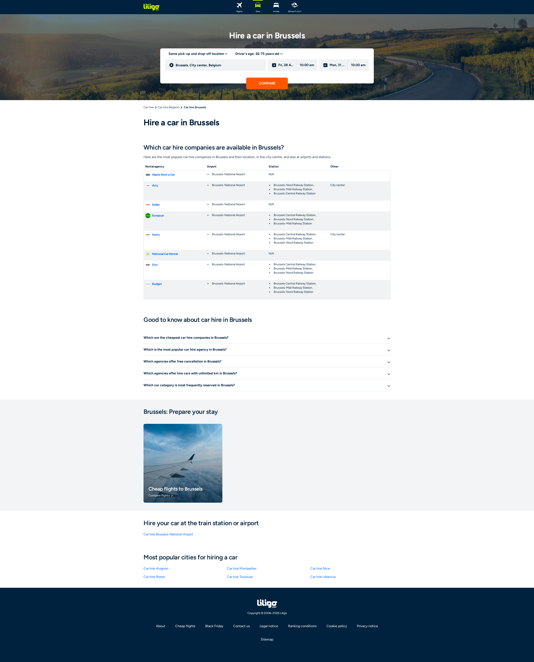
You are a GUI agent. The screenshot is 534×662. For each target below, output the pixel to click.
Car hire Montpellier (242, 568)
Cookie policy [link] (336, 626)
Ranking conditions (302, 626)
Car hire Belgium (168, 107)
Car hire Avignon (156, 568)
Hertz (156, 235)
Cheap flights (185, 626)
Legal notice (269, 626)
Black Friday (214, 626)
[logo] (151, 7)
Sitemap (267, 639)
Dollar (156, 204)
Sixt (155, 265)
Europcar (158, 215)
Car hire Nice (320, 568)
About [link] (160, 626)
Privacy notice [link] (367, 626)
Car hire (149, 107)
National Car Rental (165, 254)
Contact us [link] (241, 626)
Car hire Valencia (323, 577)
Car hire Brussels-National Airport (168, 534)
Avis (155, 185)
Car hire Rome (154, 577)
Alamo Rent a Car (163, 174)
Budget (157, 284)
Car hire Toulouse (240, 577)
